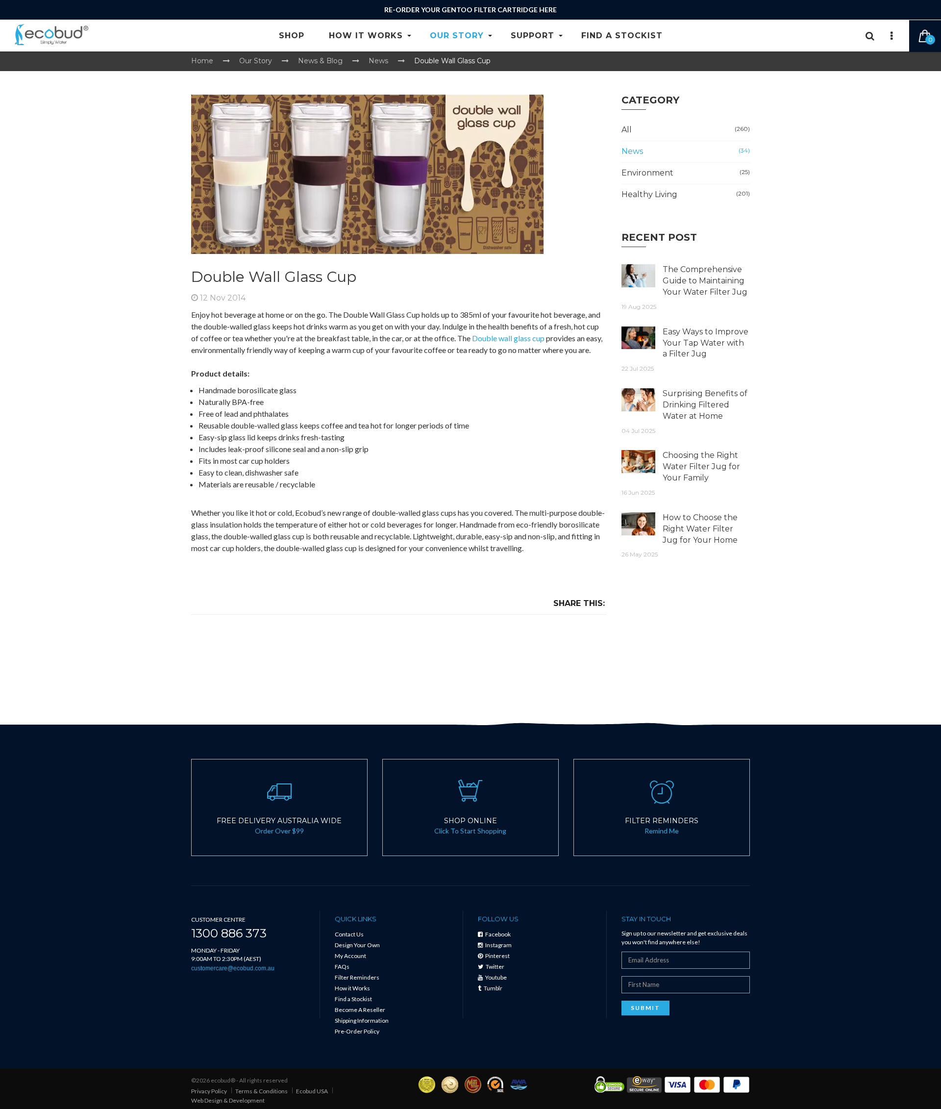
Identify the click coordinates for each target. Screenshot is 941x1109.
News (378, 60)
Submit (645, 1007)
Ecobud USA (312, 1091)
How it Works (352, 988)
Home (202, 60)
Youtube (495, 977)
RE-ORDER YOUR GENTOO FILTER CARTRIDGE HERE (470, 9)
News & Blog (320, 60)
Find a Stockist (353, 999)
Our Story (457, 35)
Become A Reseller (360, 1009)
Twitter (494, 966)
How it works (366, 35)
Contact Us (349, 934)
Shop (291, 35)
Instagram (498, 945)
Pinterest (497, 955)
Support (532, 35)
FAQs (342, 966)
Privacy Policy (209, 1091)
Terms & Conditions (261, 1091)
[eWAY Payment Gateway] (644, 1083)
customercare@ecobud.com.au (232, 968)
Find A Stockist (622, 35)
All (685, 129)
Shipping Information (362, 1020)
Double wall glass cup (508, 338)
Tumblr (492, 988)
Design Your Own (357, 945)
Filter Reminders (357, 977)
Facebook (497, 934)
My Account (350, 955)
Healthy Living (685, 194)
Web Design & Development (228, 1100)
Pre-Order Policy (357, 1031)
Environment (685, 172)
